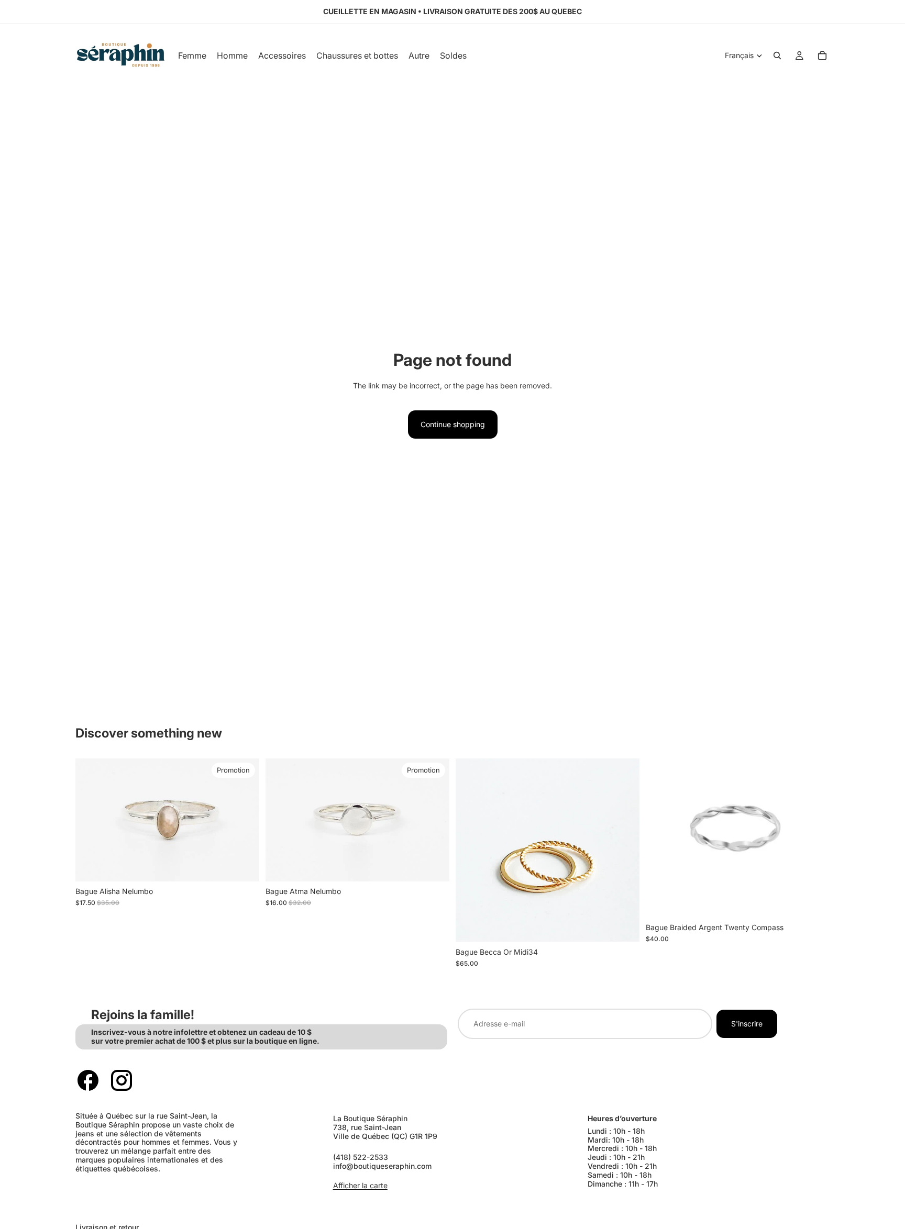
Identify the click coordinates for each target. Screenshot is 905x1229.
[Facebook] (88, 1080)
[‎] (258, 1206)
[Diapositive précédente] (91, 820)
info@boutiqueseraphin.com (382, 1165)
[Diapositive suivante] (243, 820)
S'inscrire (747, 1023)
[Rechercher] (777, 55)
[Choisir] (243, 865)
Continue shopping (453, 424)
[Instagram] (121, 1080)
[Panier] (822, 55)
